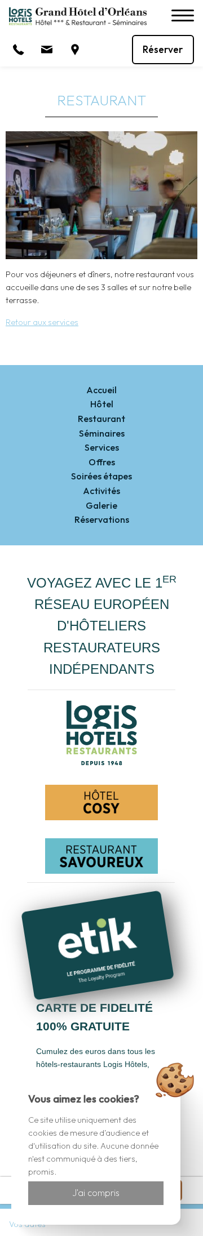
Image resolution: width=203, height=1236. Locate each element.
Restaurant (101, 418)
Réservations (101, 519)
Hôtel (101, 404)
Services (102, 447)
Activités (101, 490)
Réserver (163, 49)
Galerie (101, 505)
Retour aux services (42, 322)
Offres (102, 462)
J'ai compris (96, 1192)
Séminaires (102, 433)
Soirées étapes (101, 476)
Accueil (101, 389)
